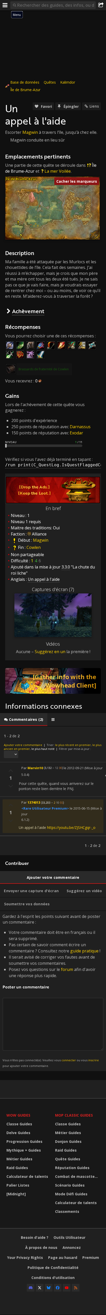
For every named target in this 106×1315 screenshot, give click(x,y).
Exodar (76, 433)
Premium (90, 1257)
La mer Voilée (58, 171)
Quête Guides (67, 1158)
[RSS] (76, 1288)
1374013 (34, 802)
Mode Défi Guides (71, 1193)
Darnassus (80, 426)
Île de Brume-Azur (25, 89)
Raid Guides (17, 1167)
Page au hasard (62, 1257)
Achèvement (28, 311)
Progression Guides (24, 1141)
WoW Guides (18, 1115)
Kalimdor (67, 82)
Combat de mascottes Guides (78, 1176)
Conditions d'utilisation (53, 1277)
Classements (67, 1211)
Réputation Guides (72, 1167)
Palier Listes (17, 1185)
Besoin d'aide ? (34, 1237)
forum (67, 969)
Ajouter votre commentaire (23, 745)
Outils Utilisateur (69, 1237)
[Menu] (5, 5)
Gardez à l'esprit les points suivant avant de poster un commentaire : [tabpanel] (51, 991)
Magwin (30, 132)
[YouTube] (66, 1288)
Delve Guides (18, 1132)
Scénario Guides (70, 1185)
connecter (68, 1060)
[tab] (23, 719)
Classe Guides (19, 1123)
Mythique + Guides (23, 1150)
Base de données (24, 82)
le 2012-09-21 (74, 767)
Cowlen (33, 547)
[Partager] (101, 5)
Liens (94, 106)
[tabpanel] (53, 790)
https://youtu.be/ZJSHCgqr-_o (71, 827)
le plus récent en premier (73, 745)
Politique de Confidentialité (53, 1267)
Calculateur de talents (27, 1176)
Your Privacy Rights (25, 1257)
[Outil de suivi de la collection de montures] (53, 681)
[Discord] (30, 1288)
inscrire (93, 1060)
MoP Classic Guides (74, 1115)
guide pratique (84, 951)
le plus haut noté (43, 749)
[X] (39, 1288)
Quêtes (50, 82)
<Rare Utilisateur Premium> (45, 808)
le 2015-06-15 (80, 808)
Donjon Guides (68, 1141)
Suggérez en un (50, 651)
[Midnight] (16, 1193)
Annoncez (72, 1247)
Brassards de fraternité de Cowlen (44, 369)
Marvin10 (35, 767)
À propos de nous (41, 1247)
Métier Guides (19, 1158)
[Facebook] (57, 1288)
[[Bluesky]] (48, 1288)
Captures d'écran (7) (53, 589)
